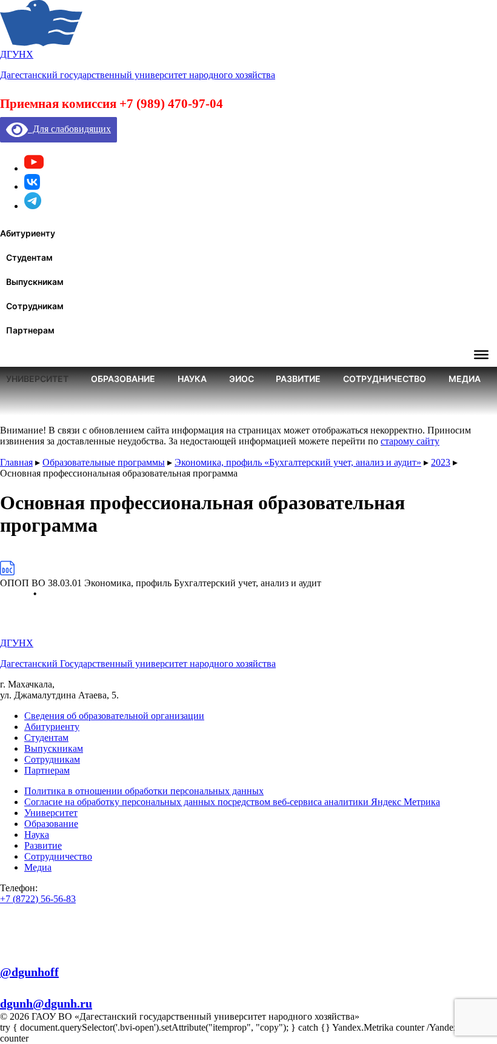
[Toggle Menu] (481, 354)
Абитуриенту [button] (27, 233)
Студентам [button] (29, 257)
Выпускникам (53, 748)
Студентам (46, 737)
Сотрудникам (52, 759)
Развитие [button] (298, 378)
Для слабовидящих (69, 129)
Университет (51, 813)
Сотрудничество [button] (384, 378)
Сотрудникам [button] (35, 306)
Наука (36, 834)
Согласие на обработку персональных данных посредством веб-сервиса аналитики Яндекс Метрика (232, 802)
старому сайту (410, 441)
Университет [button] (37, 378)
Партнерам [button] (30, 330)
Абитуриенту (51, 726)
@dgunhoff (29, 972)
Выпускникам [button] (35, 281)
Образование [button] (123, 378)
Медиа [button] (465, 378)
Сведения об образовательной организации (114, 716)
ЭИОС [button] (241, 378)
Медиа (38, 867)
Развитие (43, 845)
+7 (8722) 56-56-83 (38, 899)
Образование (51, 823)
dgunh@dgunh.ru (46, 1003)
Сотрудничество (58, 856)
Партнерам (47, 770)
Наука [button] (192, 378)
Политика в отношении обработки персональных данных (144, 791)
